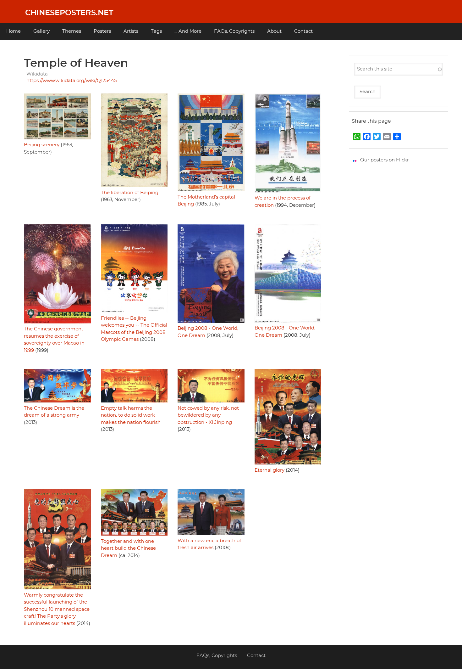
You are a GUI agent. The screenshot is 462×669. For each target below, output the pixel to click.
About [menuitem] (274, 31)
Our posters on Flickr (384, 160)
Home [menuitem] (13, 31)
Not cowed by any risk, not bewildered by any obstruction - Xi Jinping (208, 415)
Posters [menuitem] (102, 31)
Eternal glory (269, 470)
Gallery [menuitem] (41, 31)
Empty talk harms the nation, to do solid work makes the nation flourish (131, 415)
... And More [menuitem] (187, 31)
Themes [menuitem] (71, 31)
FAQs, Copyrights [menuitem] (234, 31)
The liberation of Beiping (129, 192)
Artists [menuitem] (131, 31)
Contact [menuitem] (303, 31)
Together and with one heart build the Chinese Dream (128, 548)
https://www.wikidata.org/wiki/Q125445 (71, 80)
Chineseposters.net (69, 13)
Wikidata (37, 74)
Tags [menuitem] (156, 31)
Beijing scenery (41, 145)
